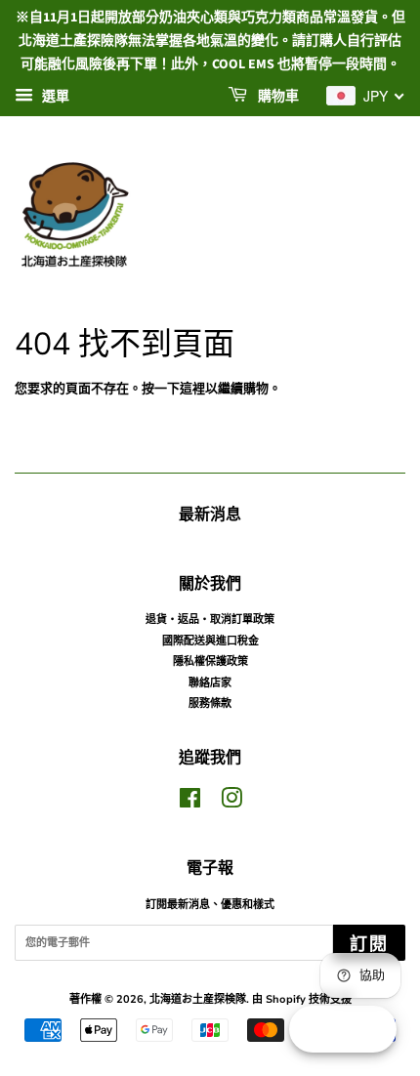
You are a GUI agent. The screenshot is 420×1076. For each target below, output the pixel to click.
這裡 (192, 388)
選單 (53, 96)
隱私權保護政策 (210, 661)
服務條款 (210, 703)
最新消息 (210, 514)
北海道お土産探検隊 (197, 999)
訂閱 (369, 944)
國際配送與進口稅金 (210, 641)
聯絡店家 (210, 683)
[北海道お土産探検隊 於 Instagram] (231, 803)
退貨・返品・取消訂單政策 (210, 619)
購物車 (277, 97)
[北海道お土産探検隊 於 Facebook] (190, 803)
